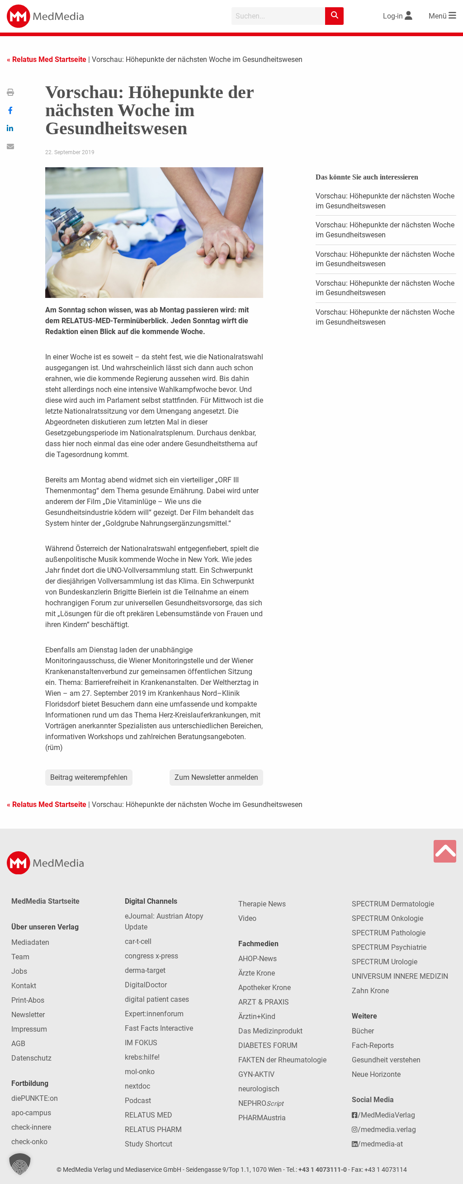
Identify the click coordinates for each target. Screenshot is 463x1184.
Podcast (138, 1100)
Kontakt (23, 985)
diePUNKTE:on (34, 1098)
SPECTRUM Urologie (384, 962)
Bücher (363, 1031)
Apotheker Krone (264, 987)
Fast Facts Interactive (159, 1028)
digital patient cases (157, 999)
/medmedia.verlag (387, 1129)
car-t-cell (138, 941)
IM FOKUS (141, 1042)
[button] (20, 1164)
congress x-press (151, 956)
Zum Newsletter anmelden (216, 777)
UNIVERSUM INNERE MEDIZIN (400, 976)
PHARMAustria (262, 1117)
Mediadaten (30, 942)
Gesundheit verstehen (386, 1060)
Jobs (19, 971)
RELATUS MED (148, 1115)
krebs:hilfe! (142, 1057)
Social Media (373, 1099)
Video (247, 918)
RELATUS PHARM (153, 1129)
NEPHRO (260, 1103)
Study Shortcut (148, 1144)
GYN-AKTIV (256, 1074)
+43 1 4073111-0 (322, 1170)
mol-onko (140, 1071)
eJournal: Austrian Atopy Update (164, 921)
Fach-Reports (373, 1045)
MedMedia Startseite (45, 901)
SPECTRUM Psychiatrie (389, 947)
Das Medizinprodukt (270, 1031)
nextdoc (137, 1086)
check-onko (29, 1141)
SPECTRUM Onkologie (387, 918)
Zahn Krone (370, 990)
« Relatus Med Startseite (46, 59)
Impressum (29, 1029)
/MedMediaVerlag (386, 1115)
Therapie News (262, 904)
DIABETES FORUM (268, 1045)
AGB (18, 1043)
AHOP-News (257, 958)
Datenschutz (31, 1058)
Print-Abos (27, 1000)
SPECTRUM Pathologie (388, 933)
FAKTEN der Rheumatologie (282, 1060)
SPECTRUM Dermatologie (393, 904)
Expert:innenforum (154, 1013)
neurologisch (258, 1089)
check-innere (31, 1127)
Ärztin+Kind (256, 1016)
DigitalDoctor (146, 985)
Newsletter (28, 1014)
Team (20, 957)
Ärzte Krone (256, 973)
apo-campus (31, 1113)
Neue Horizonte (376, 1074)
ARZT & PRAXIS (263, 1002)
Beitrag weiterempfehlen (89, 777)
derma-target (145, 970)
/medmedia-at (380, 1144)
